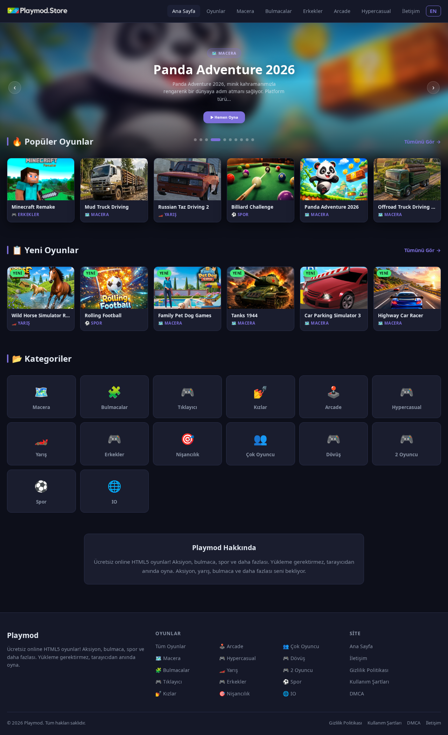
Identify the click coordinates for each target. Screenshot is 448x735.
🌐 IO (289, 693)
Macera (245, 11)
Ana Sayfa (183, 11)
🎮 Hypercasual (237, 658)
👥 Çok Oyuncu (301, 646)
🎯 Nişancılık (234, 693)
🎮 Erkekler (232, 681)
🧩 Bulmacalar (172, 670)
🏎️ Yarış (228, 670)
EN (433, 11)
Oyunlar (215, 11)
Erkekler (313, 11)
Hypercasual (376, 11)
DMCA (357, 693)
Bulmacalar (278, 11)
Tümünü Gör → (422, 141)
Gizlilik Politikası (369, 670)
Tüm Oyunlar (170, 646)
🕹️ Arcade (231, 646)
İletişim (411, 11)
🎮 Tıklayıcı (168, 681)
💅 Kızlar (165, 693)
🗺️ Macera (168, 658)
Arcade (342, 11)
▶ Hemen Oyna (224, 117)
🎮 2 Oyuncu (298, 670)
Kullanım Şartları (369, 681)
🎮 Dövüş (294, 658)
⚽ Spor (292, 681)
